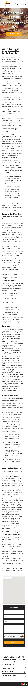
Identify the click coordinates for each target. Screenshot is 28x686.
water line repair (18, 258)
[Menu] (2, 4)
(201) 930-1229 (21, 4)
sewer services (17, 101)
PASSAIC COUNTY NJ (8, 668)
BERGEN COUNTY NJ (8, 664)
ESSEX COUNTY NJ (7, 672)
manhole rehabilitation (14, 317)
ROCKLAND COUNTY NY (9, 676)
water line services (9, 573)
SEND (12, 642)
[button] (14, 665)
